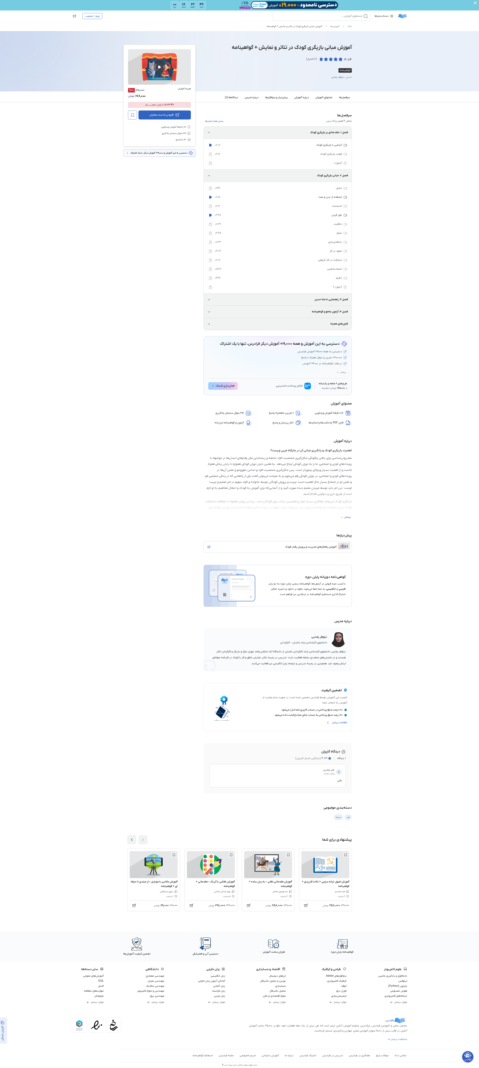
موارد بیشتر (400, 1002)
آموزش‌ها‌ (334, 26)
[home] (402, 16)
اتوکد (344, 986)
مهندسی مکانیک (155, 986)
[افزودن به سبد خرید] (209, 547)
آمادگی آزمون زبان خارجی (211, 981)
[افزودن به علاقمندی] (345, 855)
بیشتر (343, 372)
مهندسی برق (157, 996)
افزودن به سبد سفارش (162, 115)
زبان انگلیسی (218, 976)
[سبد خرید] (74, 16)
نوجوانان (99, 996)
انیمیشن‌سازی (339, 996)
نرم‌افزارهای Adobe (336, 976)
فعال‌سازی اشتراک (225, 386)
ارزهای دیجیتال (277, 976)
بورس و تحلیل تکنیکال (273, 981)
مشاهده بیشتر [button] (399, 1039)
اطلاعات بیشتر (339, 722)
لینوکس (402, 981)
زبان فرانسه (218, 991)
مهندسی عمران (156, 981)
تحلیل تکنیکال (277, 991)
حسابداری (280, 986)
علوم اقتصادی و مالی (274, 996)
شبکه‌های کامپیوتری (396, 996)
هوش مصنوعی (398, 991)
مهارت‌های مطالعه (94, 991)
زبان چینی (219, 996)
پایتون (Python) (397, 986)
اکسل (101, 986)
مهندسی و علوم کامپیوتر (150, 991)
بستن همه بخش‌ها (214, 121)
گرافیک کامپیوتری (337, 981)
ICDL (101, 981)
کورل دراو (341, 991)
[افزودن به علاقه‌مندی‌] (132, 114)
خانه (350, 26)
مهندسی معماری (155, 976)
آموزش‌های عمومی (93, 976)
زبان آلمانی (219, 986)
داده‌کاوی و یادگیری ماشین (392, 976)
